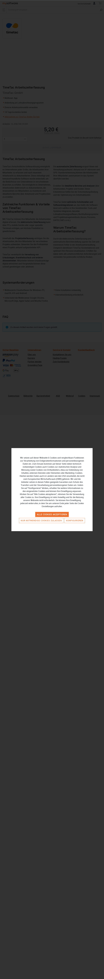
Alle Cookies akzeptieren (52, 514)
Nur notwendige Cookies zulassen (41, 520)
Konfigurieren (74, 520)
